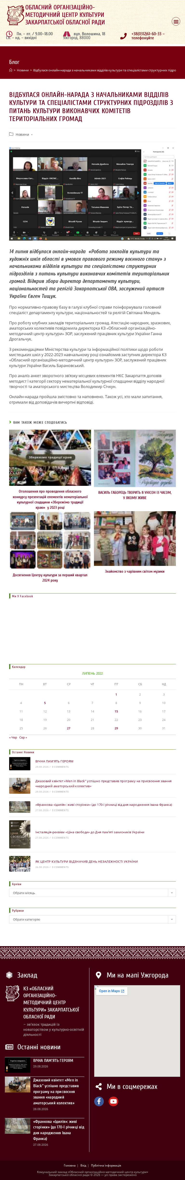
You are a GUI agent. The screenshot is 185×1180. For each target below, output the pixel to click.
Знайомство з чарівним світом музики (135, 571)
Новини (22, 134)
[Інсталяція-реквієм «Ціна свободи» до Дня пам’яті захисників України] (19, 834)
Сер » (23, 737)
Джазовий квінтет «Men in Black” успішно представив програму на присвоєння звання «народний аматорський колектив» (56, 1091)
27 (68, 728)
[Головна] (10, 70)
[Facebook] (99, 1101)
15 (116, 711)
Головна (70, 1165)
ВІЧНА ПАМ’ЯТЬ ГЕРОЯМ (54, 761)
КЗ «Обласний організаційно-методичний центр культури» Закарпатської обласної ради (51, 1003)
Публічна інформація (106, 1165)
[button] (176, 21)
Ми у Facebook (22, 596)
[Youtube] (113, 1101)
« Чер (13, 737)
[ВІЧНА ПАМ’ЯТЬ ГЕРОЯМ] (19, 763)
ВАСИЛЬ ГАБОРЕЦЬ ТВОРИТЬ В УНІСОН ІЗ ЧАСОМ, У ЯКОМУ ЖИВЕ (135, 495)
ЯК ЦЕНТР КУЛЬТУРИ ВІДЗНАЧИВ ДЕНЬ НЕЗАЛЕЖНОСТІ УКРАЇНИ (86, 861)
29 (116, 728)
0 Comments (60, 766)
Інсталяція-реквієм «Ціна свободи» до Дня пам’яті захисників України (90, 832)
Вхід (83, 1165)
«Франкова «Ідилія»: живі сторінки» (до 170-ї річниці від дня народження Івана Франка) (103, 804)
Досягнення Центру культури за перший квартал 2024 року (50, 578)
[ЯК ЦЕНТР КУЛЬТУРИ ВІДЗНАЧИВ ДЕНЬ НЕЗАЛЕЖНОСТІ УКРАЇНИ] (19, 864)
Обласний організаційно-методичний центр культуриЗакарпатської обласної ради (65, 15)
